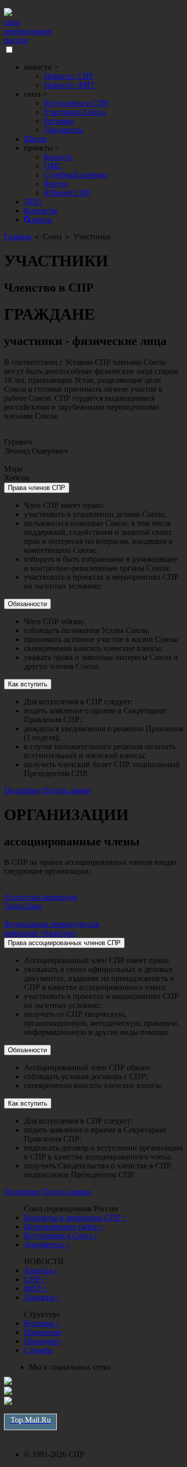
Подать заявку (67, 790)
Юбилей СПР (67, 192)
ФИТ (36, 1288)
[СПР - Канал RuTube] (8, 1392)
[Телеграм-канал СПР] (8, 1402)
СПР (35, 1279)
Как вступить (27, 684)
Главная (17, 236)
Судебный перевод (76, 174)
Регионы (59, 121)
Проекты (42, 1297)
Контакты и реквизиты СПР (75, 1217)
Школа (35, 139)
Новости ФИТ (69, 85)
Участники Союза (74, 112)
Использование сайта (63, 1226)
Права (36, 487)
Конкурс (58, 157)
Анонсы (41, 1270)
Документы (63, 130)
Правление (42, 1332)
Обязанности (27, 604)
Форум (55, 183)
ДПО (32, 201)
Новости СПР (68, 76)
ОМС (53, 166)
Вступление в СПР (76, 103)
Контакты (40, 210)
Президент (42, 1341)
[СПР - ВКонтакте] (8, 1382)
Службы (38, 1350)
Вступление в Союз (61, 1235)
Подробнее (22, 790)
